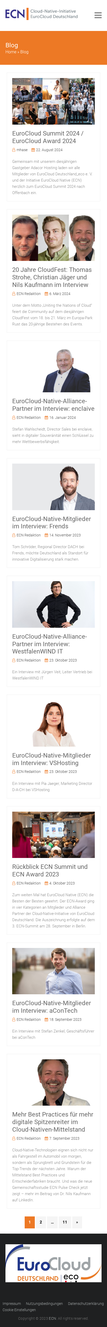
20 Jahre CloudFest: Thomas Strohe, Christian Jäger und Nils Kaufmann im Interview (52, 277)
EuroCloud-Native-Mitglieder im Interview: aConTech (51, 1006)
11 (65, 1222)
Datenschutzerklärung (86, 1303)
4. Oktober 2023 (62, 883)
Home (10, 51)
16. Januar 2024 (62, 417)
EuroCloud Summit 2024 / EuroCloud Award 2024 (48, 137)
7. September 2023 (64, 1138)
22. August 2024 (49, 150)
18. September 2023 (65, 1019)
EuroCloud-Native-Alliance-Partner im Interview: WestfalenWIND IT (49, 644)
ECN (52, 1318)
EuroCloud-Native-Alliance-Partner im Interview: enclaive (53, 405)
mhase (22, 150)
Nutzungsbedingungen (44, 1303)
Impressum (12, 1303)
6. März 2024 (59, 294)
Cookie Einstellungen (19, 1310)
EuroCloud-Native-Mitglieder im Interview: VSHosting (51, 759)
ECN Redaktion (29, 294)
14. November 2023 (65, 535)
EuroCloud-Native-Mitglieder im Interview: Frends (51, 522)
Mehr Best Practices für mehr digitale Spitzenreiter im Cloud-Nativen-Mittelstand (52, 1122)
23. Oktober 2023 (63, 660)
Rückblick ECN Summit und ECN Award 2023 (50, 870)
